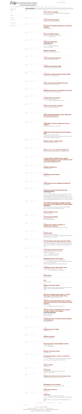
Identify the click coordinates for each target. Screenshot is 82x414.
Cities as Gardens (48, 365)
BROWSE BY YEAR (13, 22)
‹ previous (40, 402)
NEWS (42, 6)
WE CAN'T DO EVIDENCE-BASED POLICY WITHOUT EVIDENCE (58, 26)
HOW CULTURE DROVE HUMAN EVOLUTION (56, 83)
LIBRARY (45, 6)
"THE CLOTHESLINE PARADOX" (52, 58)
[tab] (16, 9)
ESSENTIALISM (48, 233)
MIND (44, 139)
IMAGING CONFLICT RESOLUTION (53, 141)
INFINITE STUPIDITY (49, 336)
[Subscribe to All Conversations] (25, 405)
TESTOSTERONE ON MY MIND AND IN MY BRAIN (57, 241)
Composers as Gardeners (50, 389)
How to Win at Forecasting (51, 12)
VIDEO (23, 6)
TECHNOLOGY (46, 18)
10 (54, 402)
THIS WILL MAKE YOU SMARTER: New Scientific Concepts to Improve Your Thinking (57, 310)
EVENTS (38, 6)
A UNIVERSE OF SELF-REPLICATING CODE (55, 267)
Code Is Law (47, 394)
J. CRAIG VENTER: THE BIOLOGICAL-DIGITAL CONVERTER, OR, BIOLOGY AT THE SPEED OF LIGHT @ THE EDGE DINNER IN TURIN (58, 159)
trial (45, 280)
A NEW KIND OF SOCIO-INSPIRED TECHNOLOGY (57, 183)
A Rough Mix (47, 370)
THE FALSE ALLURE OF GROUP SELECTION (55, 190)
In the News (41, 408)
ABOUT (49, 6)
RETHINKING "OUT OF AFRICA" (52, 384)
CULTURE (45, 10)
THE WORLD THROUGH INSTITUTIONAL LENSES (57, 74)
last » (61, 402)
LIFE (44, 32)
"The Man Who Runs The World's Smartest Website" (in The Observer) (58, 319)
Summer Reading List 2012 (51, 212)
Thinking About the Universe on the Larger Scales (57, 376)
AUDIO (27, 6)
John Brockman (37, 407)
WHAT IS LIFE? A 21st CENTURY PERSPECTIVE (56, 150)
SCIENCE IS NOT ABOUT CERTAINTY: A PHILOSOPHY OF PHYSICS (54, 225)
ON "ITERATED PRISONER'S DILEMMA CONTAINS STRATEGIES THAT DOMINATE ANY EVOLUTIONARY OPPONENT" (58, 204)
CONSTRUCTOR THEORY (50, 42)
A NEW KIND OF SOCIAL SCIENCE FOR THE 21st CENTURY (57, 124)
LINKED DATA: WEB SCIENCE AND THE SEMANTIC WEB (57, 132)
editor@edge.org (34, 408)
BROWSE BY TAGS (13, 25)
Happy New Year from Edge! (51, 329)
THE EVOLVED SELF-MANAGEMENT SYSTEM (56, 344)
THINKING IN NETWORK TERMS (52, 66)
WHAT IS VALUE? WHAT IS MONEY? (53, 106)
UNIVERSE (45, 40)
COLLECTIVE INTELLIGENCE (51, 20)
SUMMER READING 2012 (50, 167)
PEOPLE (53, 6)
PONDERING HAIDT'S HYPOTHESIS (53, 259)
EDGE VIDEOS (47, 275)
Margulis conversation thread (52, 351)
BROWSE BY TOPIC (13, 9)
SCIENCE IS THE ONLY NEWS (52, 285)
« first (37, 402)
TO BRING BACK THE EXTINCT (52, 98)
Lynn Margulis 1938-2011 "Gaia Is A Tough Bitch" (57, 356)
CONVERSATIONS (17, 6)
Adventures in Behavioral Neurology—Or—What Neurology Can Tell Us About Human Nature (57, 295)
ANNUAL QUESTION (32, 6)
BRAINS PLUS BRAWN (50, 50)
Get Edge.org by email (49, 408)
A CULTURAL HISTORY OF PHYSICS (53, 250)
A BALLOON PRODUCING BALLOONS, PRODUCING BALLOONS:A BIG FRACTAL (57, 115)
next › (58, 402)
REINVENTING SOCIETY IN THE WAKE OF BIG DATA (58, 90)
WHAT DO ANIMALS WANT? (51, 34)
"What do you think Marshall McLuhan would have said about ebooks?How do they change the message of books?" (58, 302)
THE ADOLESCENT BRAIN (51, 217)
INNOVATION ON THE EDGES (52, 174)
